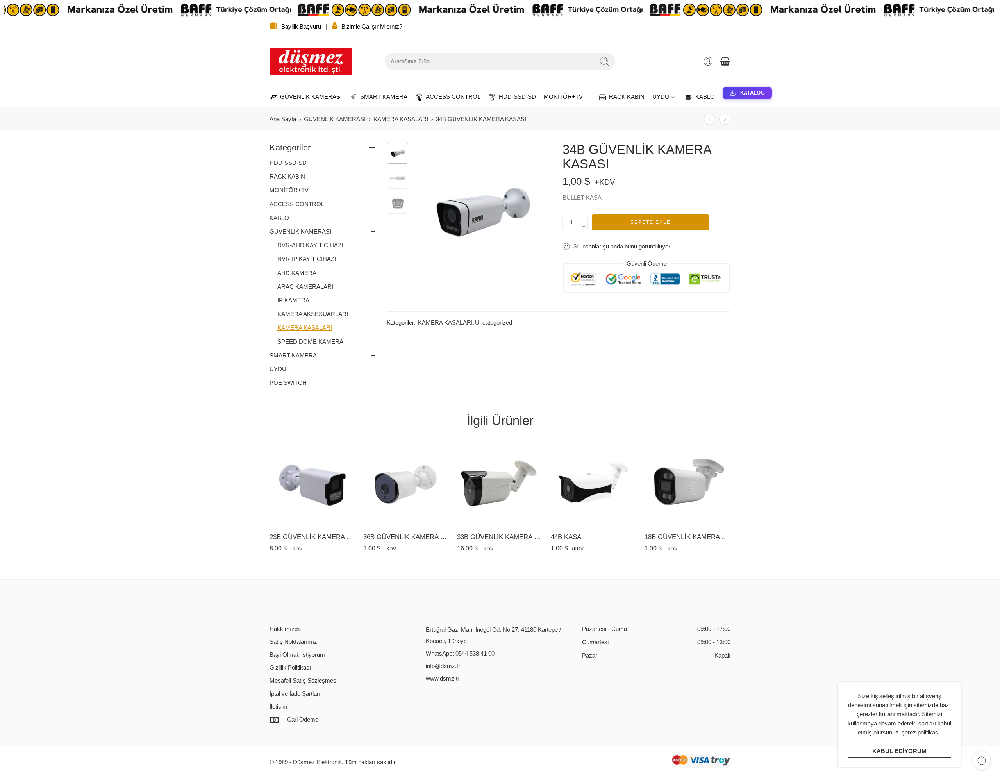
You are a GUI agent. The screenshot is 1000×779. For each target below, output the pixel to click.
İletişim (279, 707)
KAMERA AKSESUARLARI (312, 314)
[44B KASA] (594, 483)
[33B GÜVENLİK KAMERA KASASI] (500, 483)
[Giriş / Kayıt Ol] (708, 61)
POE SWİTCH (288, 383)
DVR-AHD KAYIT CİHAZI (310, 245)
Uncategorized (493, 323)
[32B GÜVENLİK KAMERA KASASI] (709, 119)
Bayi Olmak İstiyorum (297, 655)
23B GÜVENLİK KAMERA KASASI (312, 537)
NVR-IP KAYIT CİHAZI (306, 259)
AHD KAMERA (296, 273)
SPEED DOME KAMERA (310, 342)
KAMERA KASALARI (400, 119)
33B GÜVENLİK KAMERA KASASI (500, 537)
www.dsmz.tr (442, 678)
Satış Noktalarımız (293, 642)
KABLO (701, 97)
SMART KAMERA (380, 97)
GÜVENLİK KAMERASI (307, 97)
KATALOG (752, 93)
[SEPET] (725, 61)
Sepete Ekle (650, 222)
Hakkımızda (285, 629)
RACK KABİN (623, 97)
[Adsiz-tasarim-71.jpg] (397, 153)
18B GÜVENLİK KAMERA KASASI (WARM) (687, 537)
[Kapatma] (991, 10)
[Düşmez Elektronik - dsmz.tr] (311, 61)
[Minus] (584, 226)
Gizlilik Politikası (290, 668)
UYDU (660, 97)
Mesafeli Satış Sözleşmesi (304, 680)
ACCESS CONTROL (449, 97)
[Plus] (584, 218)
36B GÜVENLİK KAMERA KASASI (406, 537)
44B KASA (566, 537)
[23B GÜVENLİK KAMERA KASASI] (312, 483)
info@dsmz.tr (443, 666)
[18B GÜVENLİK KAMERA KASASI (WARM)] (687, 483)
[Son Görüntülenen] (981, 760)
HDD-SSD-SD (513, 97)
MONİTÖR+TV (563, 97)
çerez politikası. (921, 732)
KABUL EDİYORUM (899, 751)
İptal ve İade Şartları (295, 694)
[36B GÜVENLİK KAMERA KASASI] (724, 119)
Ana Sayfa (283, 119)
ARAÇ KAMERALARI (305, 287)
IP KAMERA (293, 300)
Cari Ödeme (302, 719)
